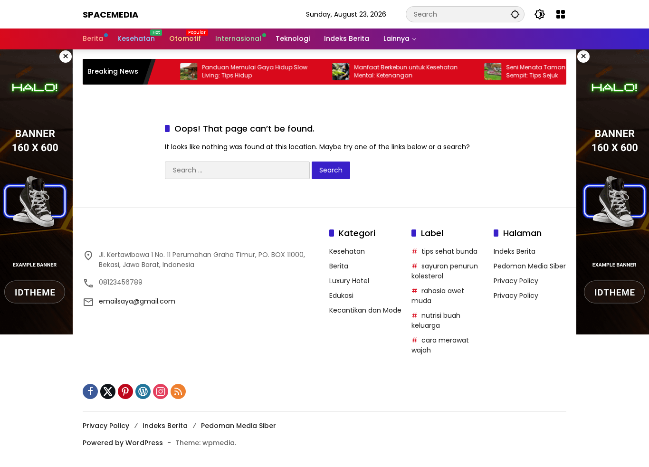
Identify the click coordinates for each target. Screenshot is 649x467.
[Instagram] (160, 391)
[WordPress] (143, 391)
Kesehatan (347, 251)
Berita (338, 266)
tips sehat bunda (449, 251)
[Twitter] (107, 391)
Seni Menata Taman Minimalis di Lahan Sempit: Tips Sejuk (555, 71)
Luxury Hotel (349, 281)
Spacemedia (110, 14)
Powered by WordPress (123, 443)
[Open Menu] (560, 14)
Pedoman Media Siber (530, 266)
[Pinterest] (125, 391)
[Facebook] (90, 391)
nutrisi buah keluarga (435, 320)
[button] (515, 14)
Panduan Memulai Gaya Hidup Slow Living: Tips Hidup (245, 71)
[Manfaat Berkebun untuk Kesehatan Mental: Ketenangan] (331, 71)
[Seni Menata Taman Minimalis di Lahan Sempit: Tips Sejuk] (483, 71)
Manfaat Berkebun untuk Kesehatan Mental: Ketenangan (397, 71)
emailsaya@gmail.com (137, 301)
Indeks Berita (514, 251)
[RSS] (178, 391)
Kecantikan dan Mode (365, 310)
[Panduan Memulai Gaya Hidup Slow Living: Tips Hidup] (179, 71)
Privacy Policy (516, 281)
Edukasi (341, 295)
